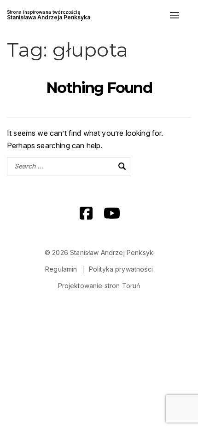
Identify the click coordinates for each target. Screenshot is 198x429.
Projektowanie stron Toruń (99, 286)
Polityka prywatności (121, 269)
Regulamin (61, 269)
